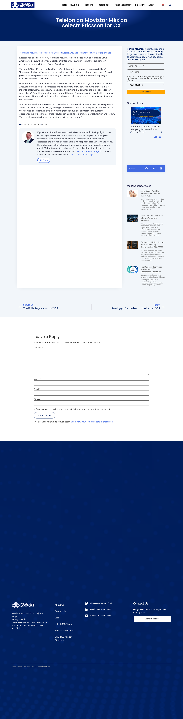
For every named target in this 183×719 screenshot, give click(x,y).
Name (37, 379)
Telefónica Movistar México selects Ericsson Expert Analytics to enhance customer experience (65, 53)
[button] (170, 5)
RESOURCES (103, 5)
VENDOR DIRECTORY (123, 5)
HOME (64, 5)
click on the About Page (87, 151)
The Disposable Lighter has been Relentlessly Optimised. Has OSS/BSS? (152, 244)
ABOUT (151, 5)
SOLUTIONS (74, 5)
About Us (59, 605)
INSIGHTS (89, 5)
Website (37, 399)
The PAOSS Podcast (64, 630)
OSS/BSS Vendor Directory (63, 638)
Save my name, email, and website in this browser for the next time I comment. (73, 409)
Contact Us (60, 611)
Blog (57, 617)
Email (37, 389)
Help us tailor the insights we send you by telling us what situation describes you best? (145, 78)
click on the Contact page (81, 154)
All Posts (44, 160)
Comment (39, 347)
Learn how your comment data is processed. (92, 421)
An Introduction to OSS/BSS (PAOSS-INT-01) (145, 152)
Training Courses (151, 112)
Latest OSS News (63, 624)
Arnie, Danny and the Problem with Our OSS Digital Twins (150, 193)
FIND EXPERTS (139, 5)
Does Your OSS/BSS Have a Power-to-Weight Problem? (152, 218)
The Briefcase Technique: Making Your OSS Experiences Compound (151, 269)
